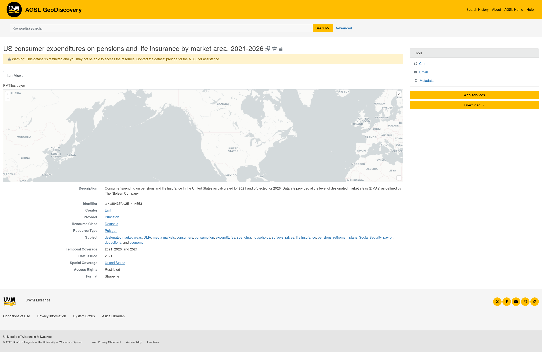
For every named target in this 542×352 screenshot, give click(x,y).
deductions (113, 242)
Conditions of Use (16, 316)
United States (115, 262)
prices (289, 237)
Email (423, 72)
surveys (277, 237)
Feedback (153, 342)
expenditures (225, 237)
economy (136, 242)
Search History (477, 9)
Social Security (370, 237)
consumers (185, 237)
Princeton (112, 216)
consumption (204, 237)
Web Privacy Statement (106, 342)
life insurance (306, 237)
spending (244, 237)
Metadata (427, 80)
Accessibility (134, 342)
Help (530, 9)
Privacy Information (51, 316)
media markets (164, 237)
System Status (84, 316)
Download (472, 105)
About (496, 9)
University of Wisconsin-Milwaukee (27, 336)
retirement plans (345, 237)
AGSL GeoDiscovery (14, 11)
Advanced (344, 28)
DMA (147, 237)
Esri (108, 210)
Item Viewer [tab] (16, 75)
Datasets (111, 223)
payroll (388, 237)
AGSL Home (513, 9)
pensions (325, 237)
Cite (422, 63)
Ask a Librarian (113, 316)
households (261, 237)
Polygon (111, 230)
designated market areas (123, 237)
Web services (474, 94)
